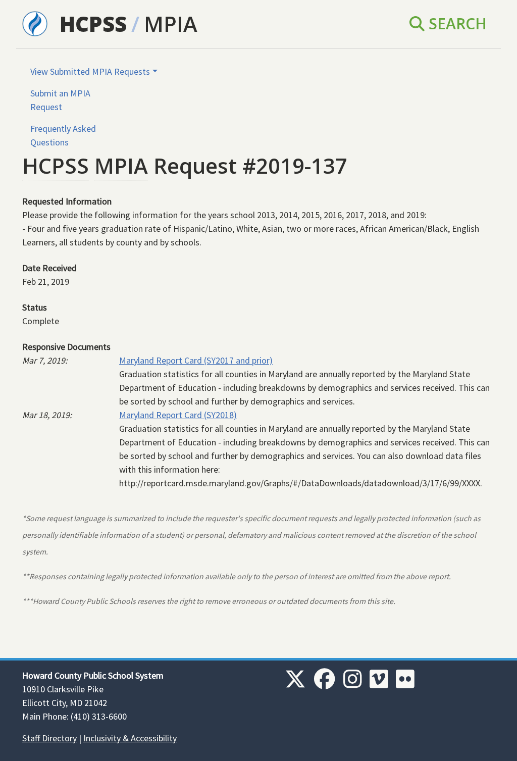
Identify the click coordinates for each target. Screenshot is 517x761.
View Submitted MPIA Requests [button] (90, 71)
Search (456, 23)
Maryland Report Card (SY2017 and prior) (196, 360)
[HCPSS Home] (34, 23)
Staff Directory (49, 738)
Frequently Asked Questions (63, 135)
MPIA (170, 23)
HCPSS (93, 23)
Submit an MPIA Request (60, 100)
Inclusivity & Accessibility (130, 738)
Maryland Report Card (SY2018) (178, 415)
